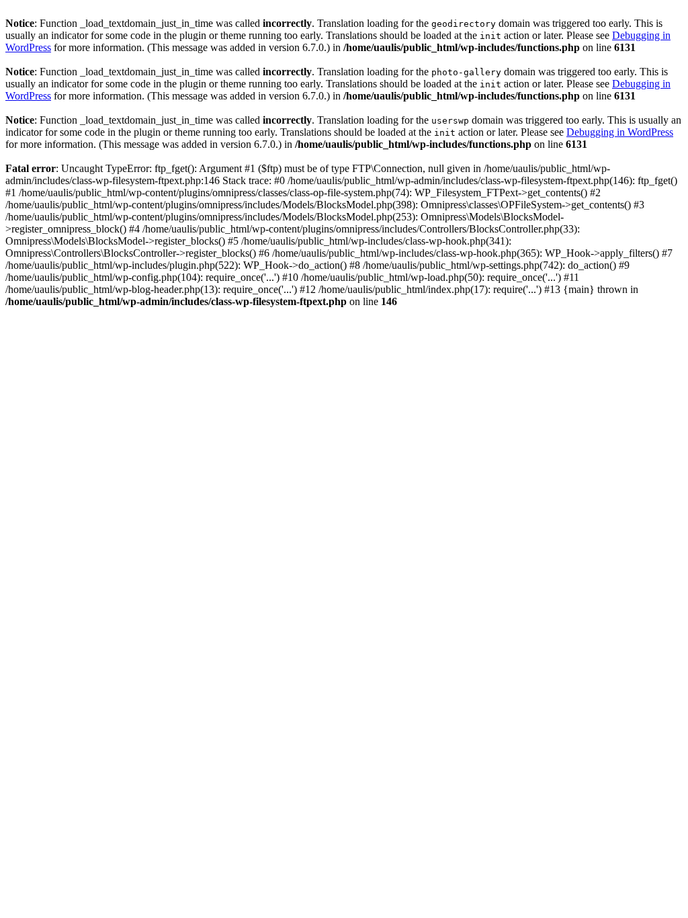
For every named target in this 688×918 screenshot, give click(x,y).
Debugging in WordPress (619, 132)
